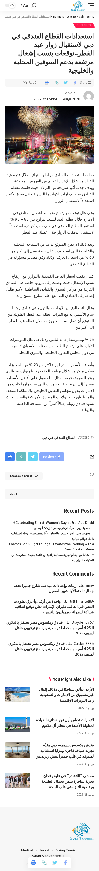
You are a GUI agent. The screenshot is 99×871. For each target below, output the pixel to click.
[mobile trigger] (89, 5)
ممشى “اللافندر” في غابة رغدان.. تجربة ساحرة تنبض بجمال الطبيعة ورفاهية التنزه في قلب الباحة (67, 781)
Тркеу (89, 586)
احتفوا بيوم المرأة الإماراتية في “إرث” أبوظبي (62, 528)
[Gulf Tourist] (78, 5)
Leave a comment (21, 475)
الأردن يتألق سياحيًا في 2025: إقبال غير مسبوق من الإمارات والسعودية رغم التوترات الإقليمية (66, 695)
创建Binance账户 (82, 601)
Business (84, 25)
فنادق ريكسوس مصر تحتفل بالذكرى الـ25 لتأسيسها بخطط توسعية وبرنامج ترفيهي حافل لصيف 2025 (50, 627)
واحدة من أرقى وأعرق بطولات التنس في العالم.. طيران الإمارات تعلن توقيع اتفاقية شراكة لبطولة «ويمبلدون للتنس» (54, 606)
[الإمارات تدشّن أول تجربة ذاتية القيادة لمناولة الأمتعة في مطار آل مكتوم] (17, 724)
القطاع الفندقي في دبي (59, 437)
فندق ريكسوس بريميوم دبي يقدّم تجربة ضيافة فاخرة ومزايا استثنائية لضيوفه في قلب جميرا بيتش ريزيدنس (65, 750)
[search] (34, 5)
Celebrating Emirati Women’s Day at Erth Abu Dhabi (54, 523)
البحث (13, 494)
